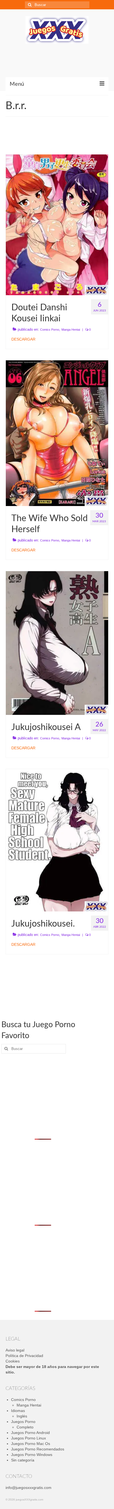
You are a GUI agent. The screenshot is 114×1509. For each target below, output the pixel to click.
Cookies (13, 1361)
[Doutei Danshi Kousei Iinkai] (57, 224)
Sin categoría (22, 1460)
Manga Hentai (70, 329)
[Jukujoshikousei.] (57, 840)
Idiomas (18, 1410)
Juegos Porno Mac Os (30, 1443)
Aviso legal (15, 1350)
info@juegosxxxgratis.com (28, 1487)
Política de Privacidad (24, 1355)
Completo (25, 1427)
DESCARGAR (23, 339)
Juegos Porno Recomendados (37, 1449)
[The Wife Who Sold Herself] (57, 433)
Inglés (22, 1416)
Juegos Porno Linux (28, 1438)
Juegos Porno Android (30, 1432)
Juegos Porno (23, 1421)
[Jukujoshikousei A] (57, 642)
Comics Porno (49, 329)
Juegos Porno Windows (31, 1454)
